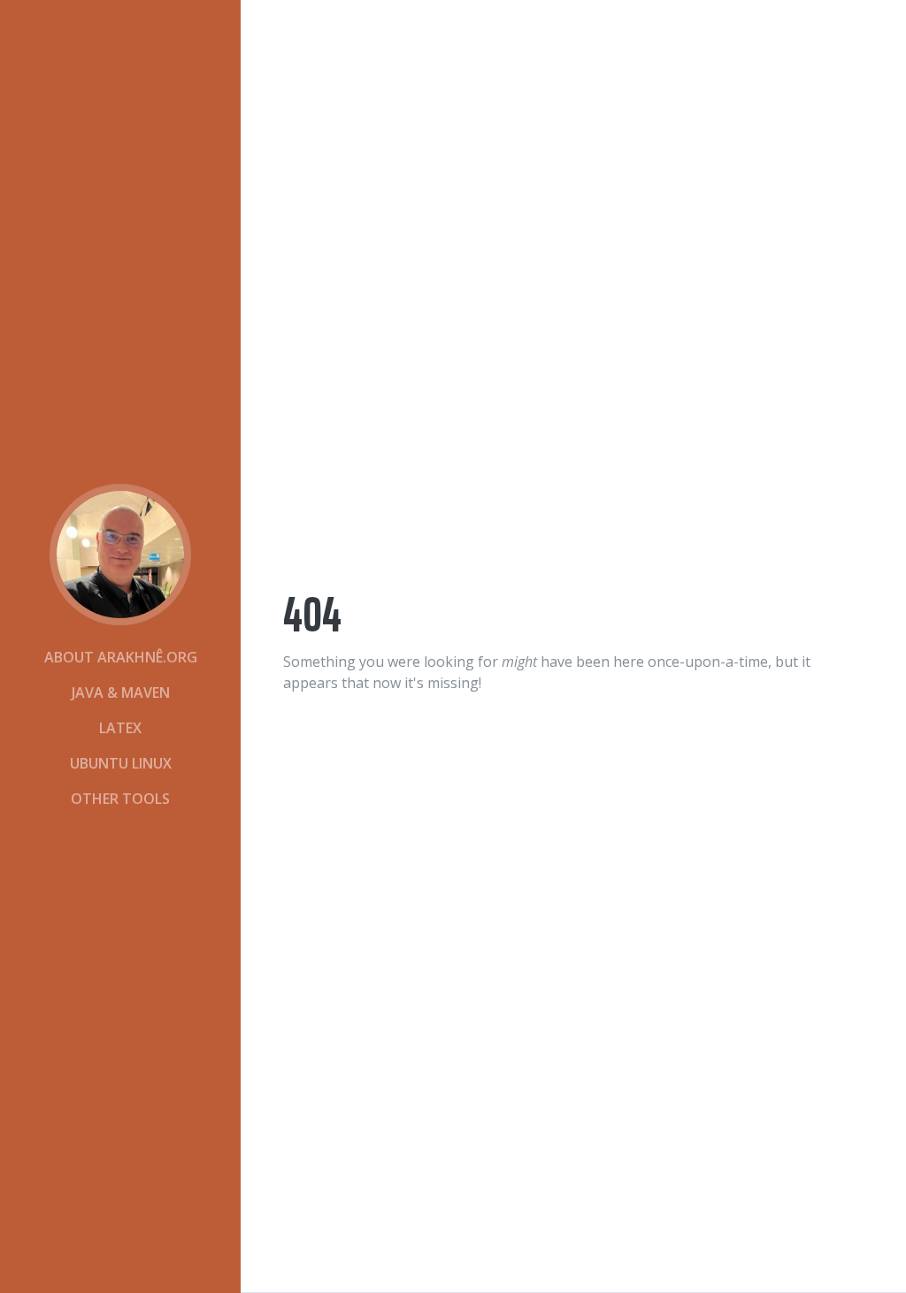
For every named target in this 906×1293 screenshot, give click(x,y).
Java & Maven (121, 692)
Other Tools (120, 798)
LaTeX (120, 728)
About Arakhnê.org (120, 657)
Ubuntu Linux (121, 763)
